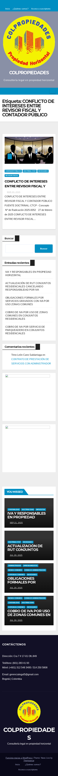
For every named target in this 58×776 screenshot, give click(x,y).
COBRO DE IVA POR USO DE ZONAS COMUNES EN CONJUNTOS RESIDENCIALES (26, 315)
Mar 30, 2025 (13, 192)
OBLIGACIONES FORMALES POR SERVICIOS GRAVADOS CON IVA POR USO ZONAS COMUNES (27, 301)
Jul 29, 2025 (16, 555)
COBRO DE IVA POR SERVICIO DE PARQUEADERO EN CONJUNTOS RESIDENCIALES (25, 330)
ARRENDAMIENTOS (30, 565)
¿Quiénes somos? (20, 9)
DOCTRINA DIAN (28, 509)
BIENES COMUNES (15, 570)
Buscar (9, 238)
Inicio (7, 9)
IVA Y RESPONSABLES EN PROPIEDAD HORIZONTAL (26, 517)
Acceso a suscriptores (41, 9)
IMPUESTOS (40, 509)
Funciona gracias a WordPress (19, 758)
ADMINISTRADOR (14, 565)
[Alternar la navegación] (53, 91)
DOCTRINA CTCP (29, 171)
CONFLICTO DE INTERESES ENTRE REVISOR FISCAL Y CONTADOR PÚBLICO (26, 186)
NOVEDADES (43, 171)
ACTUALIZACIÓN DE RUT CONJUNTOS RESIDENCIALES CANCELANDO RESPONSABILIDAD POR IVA (28, 286)
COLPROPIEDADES (29, 72)
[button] (46, 91)
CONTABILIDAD (13, 509)
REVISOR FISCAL (12, 175)
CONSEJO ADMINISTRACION (35, 570)
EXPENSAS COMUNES (16, 574)
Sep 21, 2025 (16, 523)
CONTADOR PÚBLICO (13, 171)
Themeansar (28, 761)
